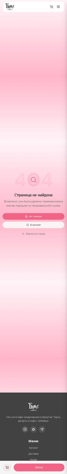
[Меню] (58, 6)
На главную (35, 216)
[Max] (33, 429)
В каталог (35, 224)
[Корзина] (51, 7)
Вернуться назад (35, 233)
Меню (39, 467)
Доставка (33, 453)
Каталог (33, 447)
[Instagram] (25, 429)
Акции (33, 459)
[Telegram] (42, 429)
